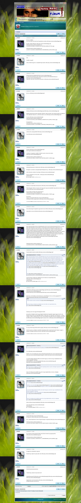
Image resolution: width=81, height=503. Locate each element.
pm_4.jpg (29, 177)
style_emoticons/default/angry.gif (56, 169)
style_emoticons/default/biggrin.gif (55, 41)
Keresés (16, 22)
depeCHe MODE (31, 19)
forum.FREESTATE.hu (23, 19)
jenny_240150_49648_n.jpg (32, 281)
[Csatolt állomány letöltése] (26, 177)
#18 (64, 431)
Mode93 (18, 37)
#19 (64, 449)
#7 (64, 147)
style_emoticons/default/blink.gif (48, 174)
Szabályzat (18, 31)
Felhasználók (21, 22)
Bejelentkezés (31, 26)
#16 (64, 378)
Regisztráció (36, 26)
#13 (64, 287)
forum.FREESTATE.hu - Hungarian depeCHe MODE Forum (55, 22)
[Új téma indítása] (63, 33)
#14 (64, 325)
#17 (64, 413)
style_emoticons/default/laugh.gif (37, 189)
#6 (64, 129)
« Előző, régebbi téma (45, 486)
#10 (64, 206)
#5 (64, 108)
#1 (64, 37)
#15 (64, 343)
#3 (64, 73)
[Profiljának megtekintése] (21, 43)
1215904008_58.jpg (31, 407)
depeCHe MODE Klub (38, 19)
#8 (64, 165)
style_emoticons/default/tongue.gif (52, 79)
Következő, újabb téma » (61, 486)
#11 (64, 224)
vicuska (18, 55)
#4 (64, 91)
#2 (64, 55)
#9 (64, 183)
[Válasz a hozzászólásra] (62, 52)
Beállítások (61, 35)
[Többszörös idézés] (58, 52)
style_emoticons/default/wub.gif (37, 117)
